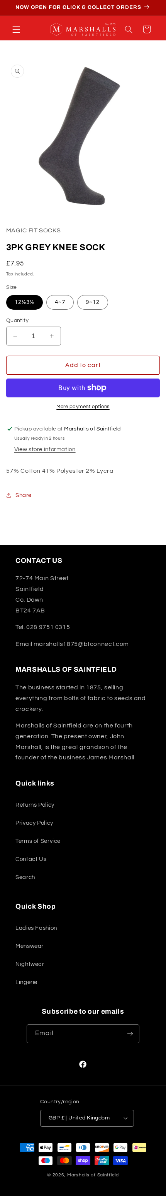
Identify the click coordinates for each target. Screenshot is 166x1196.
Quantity (17, 320)
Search (25, 877)
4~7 (60, 302)
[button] (16, 29)
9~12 (93, 302)
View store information (45, 449)
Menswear (29, 946)
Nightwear (29, 964)
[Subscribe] (130, 1033)
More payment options (83, 406)
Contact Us (30, 859)
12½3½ (24, 302)
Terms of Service (38, 841)
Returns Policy (34, 805)
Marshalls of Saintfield (93, 1175)
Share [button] (23, 495)
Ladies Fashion (36, 928)
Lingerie (26, 982)
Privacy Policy (34, 823)
